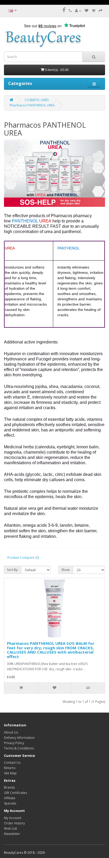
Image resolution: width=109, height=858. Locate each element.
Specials (10, 803)
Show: (65, 569)
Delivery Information (19, 737)
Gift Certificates (15, 792)
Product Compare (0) (23, 557)
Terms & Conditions (19, 748)
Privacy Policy (14, 743)
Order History (14, 823)
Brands (9, 787)
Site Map (10, 773)
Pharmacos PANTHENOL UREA (32, 105)
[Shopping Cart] (93, 10)
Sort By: (12, 569)
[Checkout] (100, 10)
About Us (11, 732)
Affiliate (9, 798)
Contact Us (12, 762)
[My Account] (78, 10)
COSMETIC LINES (37, 100)
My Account (12, 818)
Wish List (10, 828)
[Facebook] (63, 10)
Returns (9, 768)
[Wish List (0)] (86, 10)
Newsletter (12, 834)
